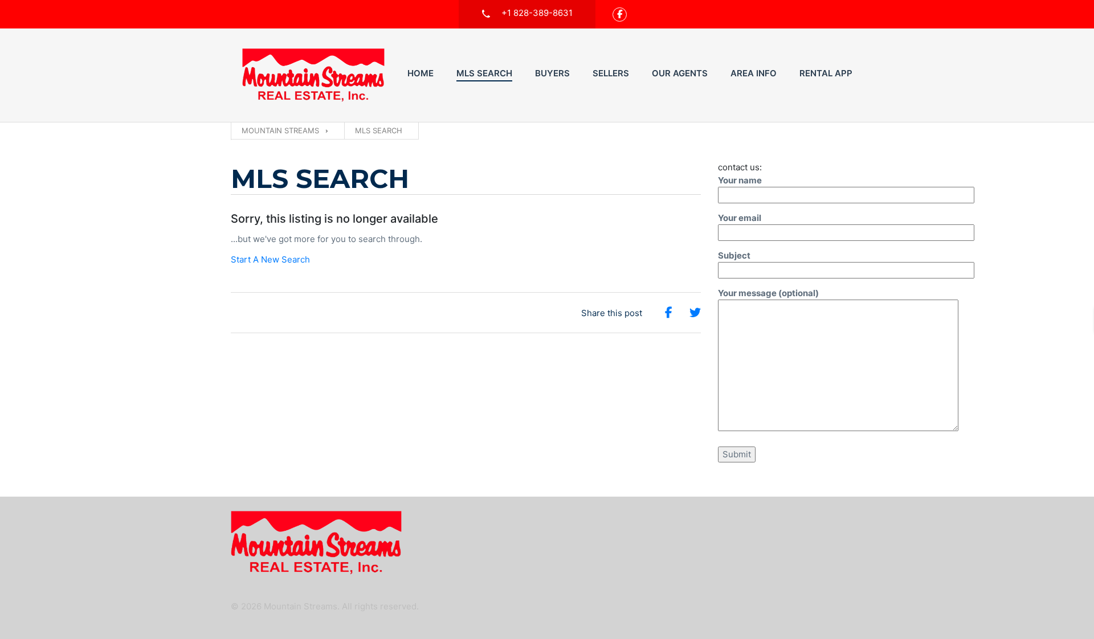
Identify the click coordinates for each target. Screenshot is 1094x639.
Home (420, 73)
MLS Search (484, 73)
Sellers (611, 73)
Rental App (825, 73)
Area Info (753, 73)
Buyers (552, 73)
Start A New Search (270, 259)
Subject (734, 255)
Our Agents (680, 73)
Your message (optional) (768, 293)
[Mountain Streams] (313, 75)
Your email (739, 217)
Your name (740, 180)
